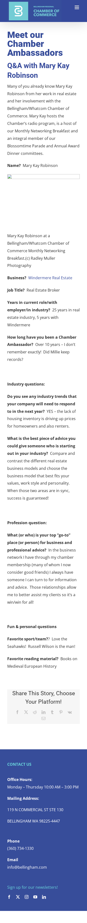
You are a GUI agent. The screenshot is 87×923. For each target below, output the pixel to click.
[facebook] (9, 897)
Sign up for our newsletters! (32, 887)
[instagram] (27, 897)
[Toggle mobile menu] (77, 7)
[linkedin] (44, 897)
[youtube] (35, 897)
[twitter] (18, 897)
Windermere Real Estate (50, 277)
